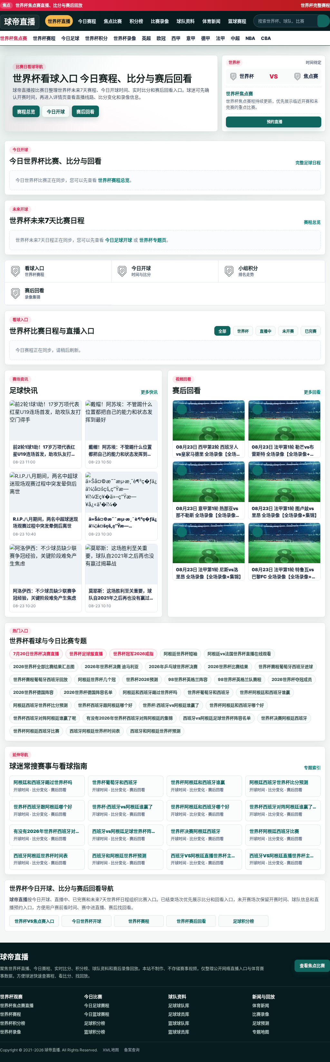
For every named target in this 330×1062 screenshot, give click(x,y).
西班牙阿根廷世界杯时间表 (95, 730)
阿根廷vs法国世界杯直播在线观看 (239, 653)
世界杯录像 (124, 38)
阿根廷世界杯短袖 (180, 653)
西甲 (175, 38)
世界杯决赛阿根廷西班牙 (284, 718)
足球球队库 (178, 1005)
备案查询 (132, 1050)
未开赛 (288, 331)
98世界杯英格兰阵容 (188, 679)
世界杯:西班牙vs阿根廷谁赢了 (171, 705)
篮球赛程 (237, 21)
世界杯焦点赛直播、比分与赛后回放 (42, 5)
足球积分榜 (243, 921)
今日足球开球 (118, 240)
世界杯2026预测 (142, 679)
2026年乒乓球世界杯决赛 (173, 666)
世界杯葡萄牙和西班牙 (208, 692)
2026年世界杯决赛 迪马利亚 (112, 666)
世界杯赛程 (44, 38)
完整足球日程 (308, 162)
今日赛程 (87, 21)
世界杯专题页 (152, 240)
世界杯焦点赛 (13, 38)
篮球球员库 (178, 1031)
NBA (250, 38)
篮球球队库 (178, 1023)
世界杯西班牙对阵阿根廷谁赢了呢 (44, 718)
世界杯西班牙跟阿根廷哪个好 (105, 705)
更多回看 (312, 392)
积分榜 (136, 21)
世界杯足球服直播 (86, 653)
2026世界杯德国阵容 (33, 692)
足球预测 (260, 1023)
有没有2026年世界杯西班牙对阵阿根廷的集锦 (129, 718)
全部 (222, 331)
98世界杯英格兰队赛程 (239, 679)
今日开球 (56, 111)
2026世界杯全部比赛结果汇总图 (43, 666)
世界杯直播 (59, 21)
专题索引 (312, 767)
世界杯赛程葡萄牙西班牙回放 (40, 679)
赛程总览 (26, 111)
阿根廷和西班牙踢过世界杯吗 (150, 692)
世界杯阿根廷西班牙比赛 (36, 730)
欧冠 (161, 38)
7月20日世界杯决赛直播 (36, 653)
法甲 (220, 38)
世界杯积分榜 (12, 1023)
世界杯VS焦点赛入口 (34, 921)
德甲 (205, 38)
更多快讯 (149, 392)
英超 (146, 38)
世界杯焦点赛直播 (17, 1005)
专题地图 (260, 1031)
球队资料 (186, 21)
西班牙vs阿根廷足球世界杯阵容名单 (217, 718)
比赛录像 (160, 21)
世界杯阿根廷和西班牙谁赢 (265, 692)
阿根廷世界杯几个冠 (97, 679)
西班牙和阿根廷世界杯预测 (155, 730)
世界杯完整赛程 (315, 5)
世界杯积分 (96, 38)
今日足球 (70, 38)
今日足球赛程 (96, 1005)
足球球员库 (178, 1014)
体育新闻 (211, 21)
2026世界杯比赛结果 (228, 666)
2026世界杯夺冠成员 (292, 679)
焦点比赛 (113, 21)
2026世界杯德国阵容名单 (88, 692)
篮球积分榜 (94, 1031)
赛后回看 (85, 111)
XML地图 (111, 1050)
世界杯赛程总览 (114, 180)
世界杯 (243, 331)
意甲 (190, 38)
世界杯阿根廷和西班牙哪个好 (236, 705)
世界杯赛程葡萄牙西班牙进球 (285, 666)
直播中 (265, 331)
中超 (235, 38)
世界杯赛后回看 (191, 921)
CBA (266, 38)
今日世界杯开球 (86, 921)
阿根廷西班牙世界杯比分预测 (40, 705)
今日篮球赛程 (96, 1014)
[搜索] (323, 21)
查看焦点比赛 (312, 965)
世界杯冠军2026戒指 (133, 653)
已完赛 (310, 331)
